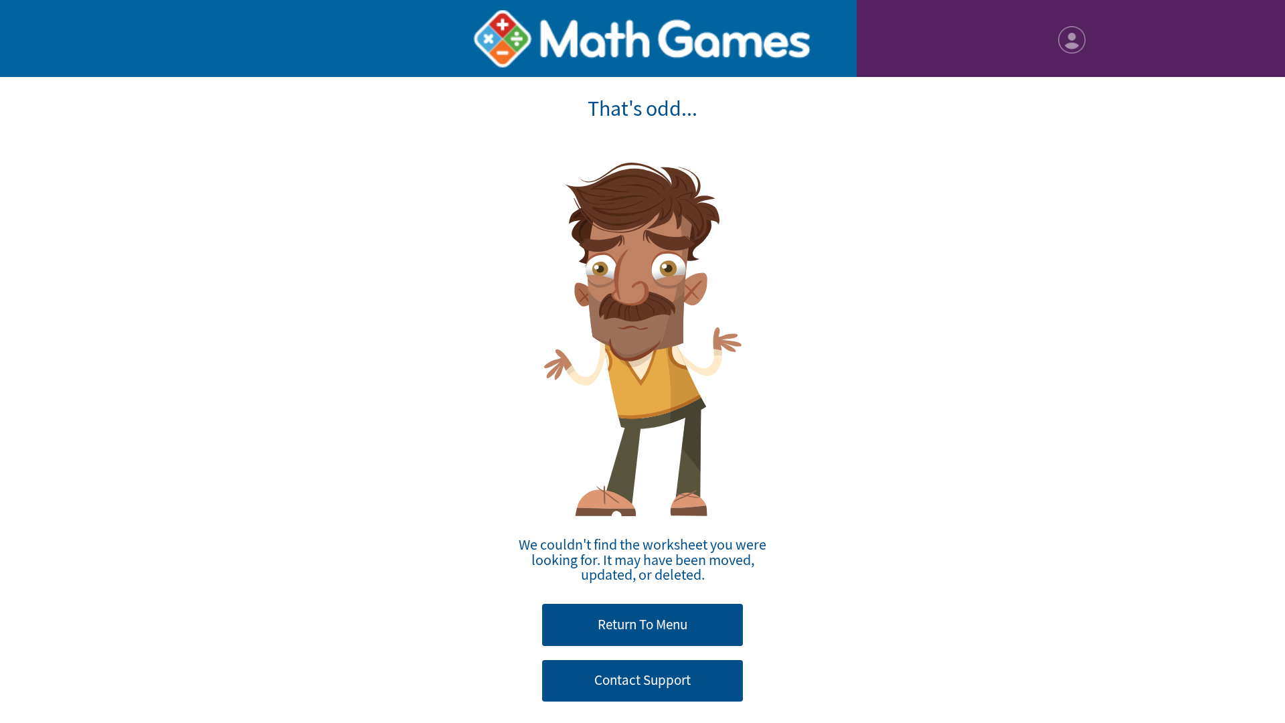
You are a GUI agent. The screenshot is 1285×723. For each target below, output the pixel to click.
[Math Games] (642, 38)
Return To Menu (642, 624)
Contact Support (642, 680)
